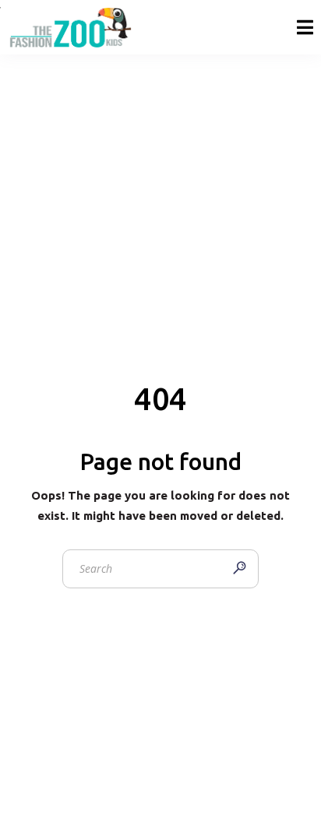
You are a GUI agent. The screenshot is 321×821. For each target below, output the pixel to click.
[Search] (239, 569)
